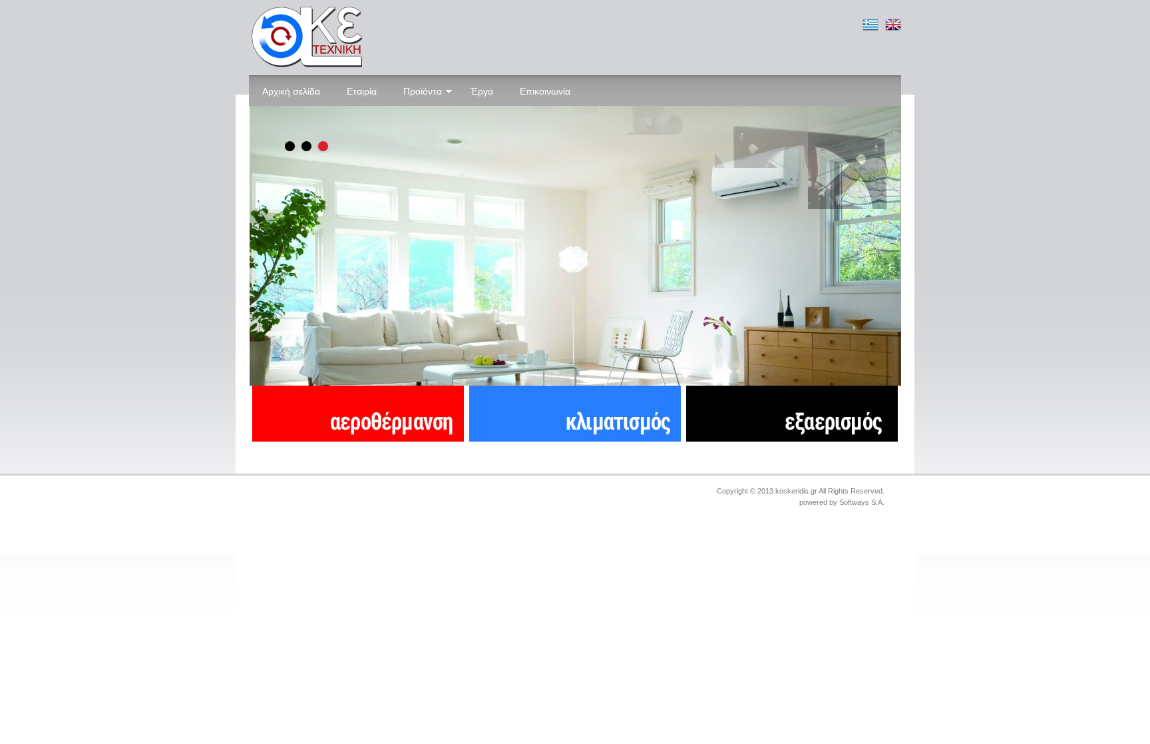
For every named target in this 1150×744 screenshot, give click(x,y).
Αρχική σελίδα (291, 91)
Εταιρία (362, 91)
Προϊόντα (422, 91)
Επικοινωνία (545, 91)
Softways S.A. (861, 502)
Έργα (482, 91)
